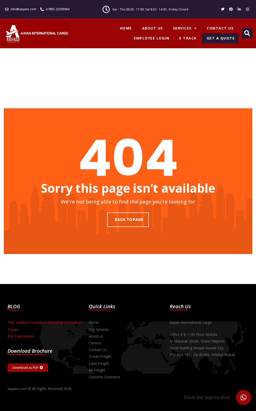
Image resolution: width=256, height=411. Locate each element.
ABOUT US (152, 28)
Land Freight (99, 363)
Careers (95, 342)
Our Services (99, 329)
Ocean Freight (100, 356)
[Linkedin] (239, 9)
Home (94, 322)
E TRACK (188, 38)
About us (96, 336)
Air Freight (97, 370)
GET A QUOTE (221, 38)
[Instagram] (247, 9)
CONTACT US (220, 28)
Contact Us (98, 349)
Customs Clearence (104, 376)
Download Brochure (30, 351)
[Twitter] (222, 9)
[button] (247, 33)
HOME (126, 28)
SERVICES (182, 28)
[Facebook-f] (231, 9)
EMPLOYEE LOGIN (151, 38)
